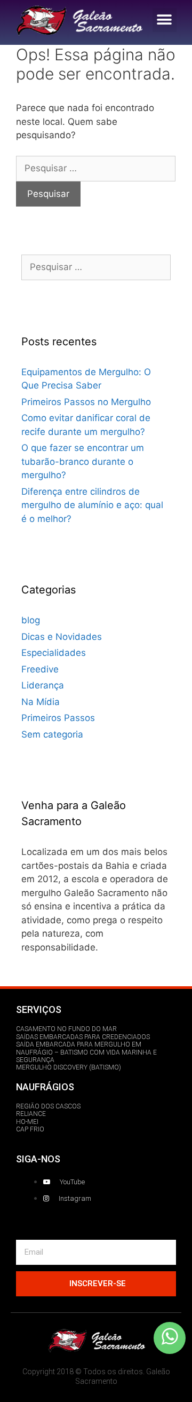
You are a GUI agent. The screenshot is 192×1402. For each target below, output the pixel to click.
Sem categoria (52, 734)
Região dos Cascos (48, 1106)
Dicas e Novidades (61, 636)
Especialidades (53, 652)
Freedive (40, 669)
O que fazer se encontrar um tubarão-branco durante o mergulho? (82, 461)
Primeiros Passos (58, 717)
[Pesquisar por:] (95, 168)
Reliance (31, 1114)
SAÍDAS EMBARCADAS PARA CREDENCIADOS (83, 1037)
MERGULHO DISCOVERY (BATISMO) (68, 1067)
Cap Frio (30, 1129)
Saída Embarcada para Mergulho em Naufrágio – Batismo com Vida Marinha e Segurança (86, 1052)
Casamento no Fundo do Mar (66, 1029)
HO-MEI (27, 1122)
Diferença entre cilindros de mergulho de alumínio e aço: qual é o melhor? (92, 505)
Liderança (42, 685)
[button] (165, 20)
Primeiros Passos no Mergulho (86, 402)
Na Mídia (40, 701)
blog (30, 620)
